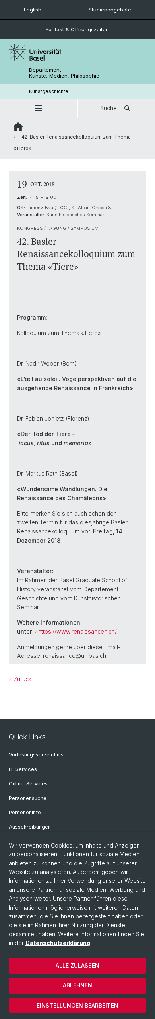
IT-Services (23, 769)
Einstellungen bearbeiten (77, 1005)
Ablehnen (77, 985)
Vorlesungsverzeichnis (36, 755)
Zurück (21, 679)
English (32, 9)
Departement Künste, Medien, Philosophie (64, 73)
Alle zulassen (77, 965)
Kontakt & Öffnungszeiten (77, 29)
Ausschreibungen (30, 827)
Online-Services (28, 784)
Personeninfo (25, 812)
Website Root (18, 126)
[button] (38, 108)
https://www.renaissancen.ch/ (77, 631)
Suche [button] (108, 108)
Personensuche (27, 798)
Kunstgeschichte (48, 91)
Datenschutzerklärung (57, 942)
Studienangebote (110, 9)
